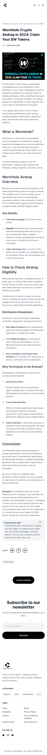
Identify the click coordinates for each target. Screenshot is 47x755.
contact (5, 716)
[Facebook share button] (18, 550)
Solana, (15, 168)
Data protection (30, 722)
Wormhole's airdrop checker (14, 477)
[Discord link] (12, 735)
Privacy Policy (30, 712)
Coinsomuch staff (13, 45)
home (4, 708)
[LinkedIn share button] (25, 550)
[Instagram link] (8, 735)
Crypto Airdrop (9, 562)
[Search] (39, 5)
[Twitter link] (3, 735)
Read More (35, 515)
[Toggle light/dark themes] (35, 5)
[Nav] (43, 5)
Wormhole (6, 138)
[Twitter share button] (12, 550)
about (26, 708)
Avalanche (22, 168)
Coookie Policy (8, 722)
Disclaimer (6, 712)
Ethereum (6, 168)
